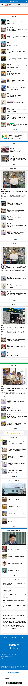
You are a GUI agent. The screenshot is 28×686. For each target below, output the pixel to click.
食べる (7, 4)
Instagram (17, 648)
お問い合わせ (4, 658)
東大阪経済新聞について (6, 652)
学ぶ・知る (25, 4)
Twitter (14, 648)
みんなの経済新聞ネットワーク (14, 672)
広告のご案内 (4, 660)
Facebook (10, 648)
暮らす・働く (20, 4)
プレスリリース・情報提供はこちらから (9, 654)
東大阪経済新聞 (14, 2)
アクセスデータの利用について (7, 656)
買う (15, 4)
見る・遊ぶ (11, 4)
